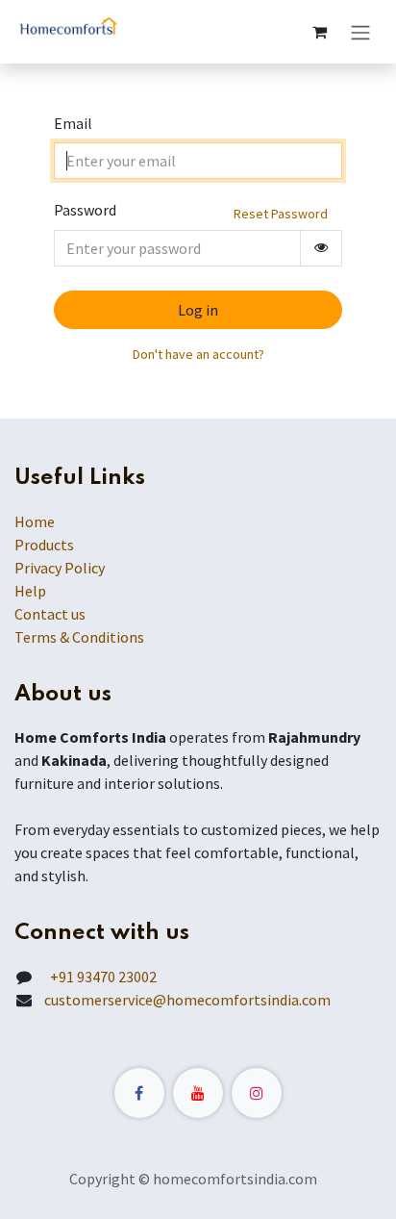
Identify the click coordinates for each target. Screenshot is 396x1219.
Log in (198, 309)
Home (34, 521)
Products (44, 544)
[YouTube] (198, 1093)
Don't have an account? (198, 354)
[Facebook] (139, 1093)
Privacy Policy (59, 567)
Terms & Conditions (79, 637)
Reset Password (281, 213)
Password (85, 209)
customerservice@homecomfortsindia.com (187, 999)
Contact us (50, 613)
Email (73, 123)
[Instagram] (257, 1093)
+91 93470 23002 (100, 976)
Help (30, 590)
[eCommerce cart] (319, 32)
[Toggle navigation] (360, 32)
